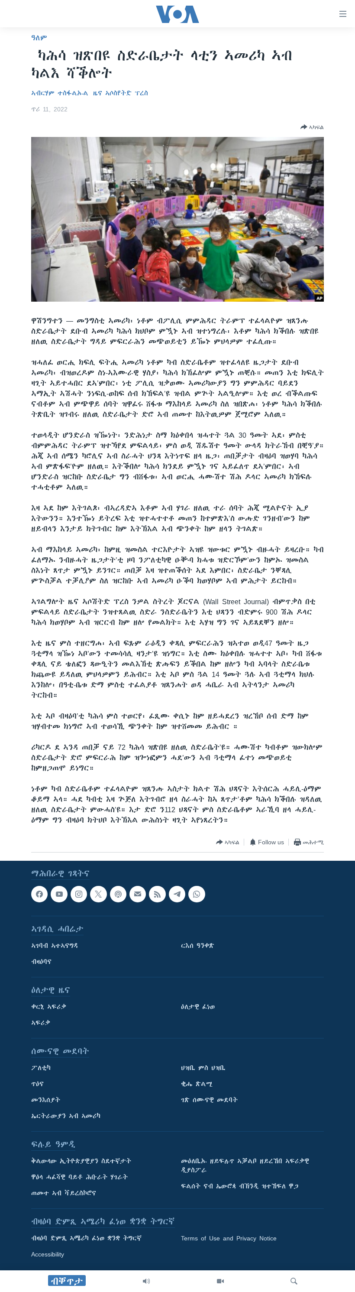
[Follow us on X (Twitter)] (98, 894)
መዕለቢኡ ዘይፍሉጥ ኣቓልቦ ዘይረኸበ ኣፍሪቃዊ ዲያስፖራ (245, 1166)
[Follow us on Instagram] (79, 894)
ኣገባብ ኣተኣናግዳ (54, 946)
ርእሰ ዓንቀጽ (197, 946)
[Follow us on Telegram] (177, 894)
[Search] (294, 1281)
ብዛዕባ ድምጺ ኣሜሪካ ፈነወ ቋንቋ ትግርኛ (86, 1239)
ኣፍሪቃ (40, 1023)
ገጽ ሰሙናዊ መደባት (209, 1100)
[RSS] (157, 894)
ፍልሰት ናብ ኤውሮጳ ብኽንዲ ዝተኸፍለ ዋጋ (239, 1187)
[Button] (312, 127)
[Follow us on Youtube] (59, 894)
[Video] (220, 1281)
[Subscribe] (137, 894)
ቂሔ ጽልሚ (197, 1084)
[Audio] (146, 1281)
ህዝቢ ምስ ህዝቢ (203, 1068)
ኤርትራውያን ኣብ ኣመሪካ (65, 1116)
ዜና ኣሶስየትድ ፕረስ (120, 93)
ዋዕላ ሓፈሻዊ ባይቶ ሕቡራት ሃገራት (79, 1177)
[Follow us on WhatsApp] (196, 894)
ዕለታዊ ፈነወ (198, 1007)
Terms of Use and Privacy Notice (229, 1239)
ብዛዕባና (41, 962)
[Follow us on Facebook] (39, 894)
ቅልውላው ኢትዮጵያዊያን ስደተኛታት (81, 1161)
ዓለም (39, 37)
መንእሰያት (45, 1100)
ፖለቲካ (41, 1068)
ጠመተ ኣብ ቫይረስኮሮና (63, 1194)
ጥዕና (37, 1084)
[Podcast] (118, 894)
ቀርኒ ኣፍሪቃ (48, 1007)
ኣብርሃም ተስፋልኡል (59, 93)
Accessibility (47, 1255)
